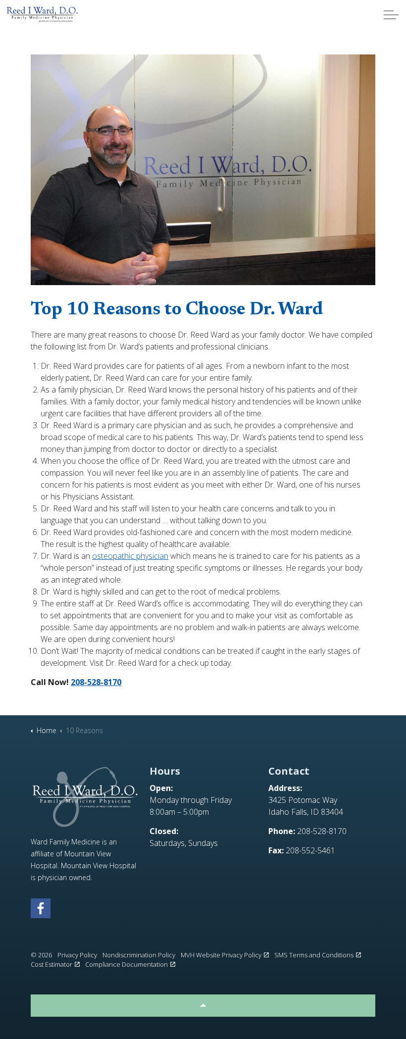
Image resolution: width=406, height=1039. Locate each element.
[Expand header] (391, 15)
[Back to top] (203, 1005)
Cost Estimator (51, 964)
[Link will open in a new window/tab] (41, 908)
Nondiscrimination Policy (138, 954)
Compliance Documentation (126, 964)
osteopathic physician (130, 555)
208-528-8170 (96, 682)
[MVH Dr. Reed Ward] (42, 15)
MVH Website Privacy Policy (221, 954)
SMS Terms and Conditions (314, 954)
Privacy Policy (77, 954)
